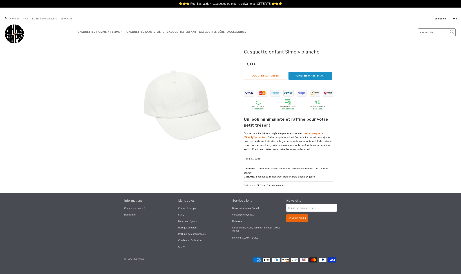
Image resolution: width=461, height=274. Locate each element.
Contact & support (187, 208)
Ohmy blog (66, 19)
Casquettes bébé (212, 32)
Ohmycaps (138, 259)
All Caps (261, 185)
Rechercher (130, 214)
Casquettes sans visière (145, 32)
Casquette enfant (276, 185)
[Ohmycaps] (39, 34)
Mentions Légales (187, 221)
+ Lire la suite (253, 159)
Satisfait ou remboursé (44, 19)
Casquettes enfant (181, 32)
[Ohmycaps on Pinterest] (6, 19)
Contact (14, 19)
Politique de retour (187, 227)
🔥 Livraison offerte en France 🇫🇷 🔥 (230, 5)
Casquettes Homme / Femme (99, 32)
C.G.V (181, 247)
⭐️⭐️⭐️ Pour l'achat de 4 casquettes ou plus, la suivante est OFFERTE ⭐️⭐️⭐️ (230, 1)
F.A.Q (25, 19)
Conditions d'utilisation (190, 240)
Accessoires (236, 32)
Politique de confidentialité (192, 234)
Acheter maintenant (310, 76)
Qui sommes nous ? (134, 208)
